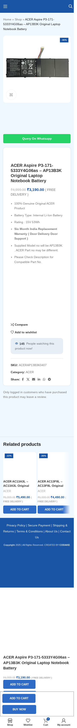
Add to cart (19, 698)
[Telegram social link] (49, 379)
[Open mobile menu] (5, 6)
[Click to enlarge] (11, 95)
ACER (30, 372)
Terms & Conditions (29, 531)
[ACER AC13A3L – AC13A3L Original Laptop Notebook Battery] (19, 465)
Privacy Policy (16, 525)
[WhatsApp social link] (44, 379)
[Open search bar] (70, 6)
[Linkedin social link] (38, 379)
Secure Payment (39, 525)
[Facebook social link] (22, 379)
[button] (19, 510)
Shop (18, 19)
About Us (51, 531)
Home (7, 19)
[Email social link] (33, 379)
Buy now (19, 709)
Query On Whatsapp (37, 138)
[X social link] (28, 379)
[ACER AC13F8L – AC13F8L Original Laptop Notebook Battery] (54, 465)
